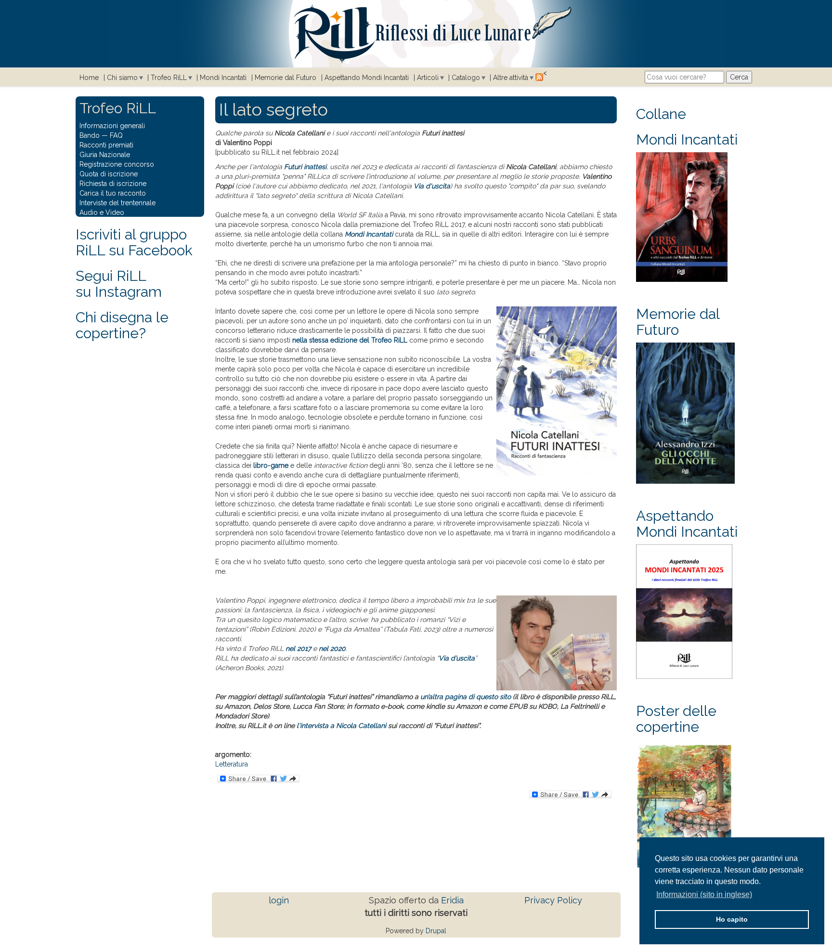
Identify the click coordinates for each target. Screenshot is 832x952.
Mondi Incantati (223, 77)
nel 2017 (298, 648)
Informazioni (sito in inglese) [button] (704, 894)
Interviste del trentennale (117, 203)
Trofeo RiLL (169, 77)
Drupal (436, 931)
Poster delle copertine (676, 718)
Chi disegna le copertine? (122, 325)
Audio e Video (101, 212)
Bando (89, 135)
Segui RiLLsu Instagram (119, 283)
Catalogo (466, 77)
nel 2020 (332, 648)
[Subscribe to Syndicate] (539, 76)
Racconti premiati (106, 145)
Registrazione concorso (116, 164)
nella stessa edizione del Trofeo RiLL (349, 340)
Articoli (428, 77)
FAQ (116, 135)
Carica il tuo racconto (112, 193)
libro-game (270, 465)
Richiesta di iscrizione (112, 183)
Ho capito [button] (732, 919)
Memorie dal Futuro (285, 77)
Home (89, 77)
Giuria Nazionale (104, 155)
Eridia (452, 900)
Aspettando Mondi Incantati (367, 77)
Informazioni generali (112, 126)
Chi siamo (122, 77)
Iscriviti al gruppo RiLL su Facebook (134, 242)
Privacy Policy (553, 900)
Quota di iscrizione (108, 174)
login (279, 900)
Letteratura (231, 764)
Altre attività (510, 77)
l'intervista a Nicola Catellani (341, 725)
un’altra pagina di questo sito (465, 697)
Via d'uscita (432, 186)
